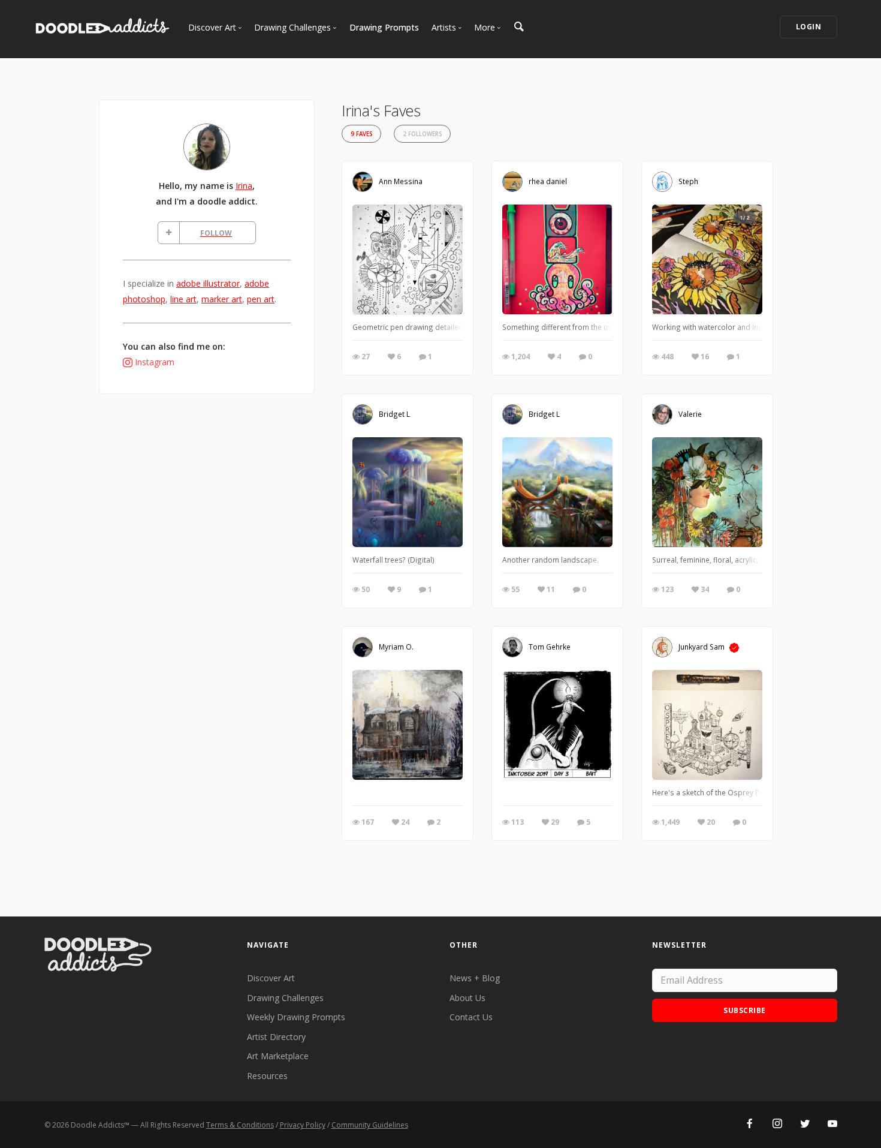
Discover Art (271, 978)
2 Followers (422, 134)
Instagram (154, 362)
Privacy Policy (302, 1125)
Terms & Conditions (240, 1125)
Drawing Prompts (384, 27)
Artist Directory (276, 1036)
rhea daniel (548, 181)
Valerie (690, 414)
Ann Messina (401, 181)
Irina (244, 185)
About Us (467, 997)
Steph (688, 181)
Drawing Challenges (285, 997)
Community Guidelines (369, 1125)
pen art (260, 299)
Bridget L (394, 414)
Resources (267, 1075)
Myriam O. (396, 646)
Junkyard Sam (701, 646)
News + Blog (474, 978)
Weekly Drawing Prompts (296, 1017)
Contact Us (471, 1017)
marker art (221, 299)
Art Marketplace (278, 1056)
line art (183, 299)
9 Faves (361, 134)
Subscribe (744, 1010)
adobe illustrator (208, 283)
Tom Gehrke (550, 646)
